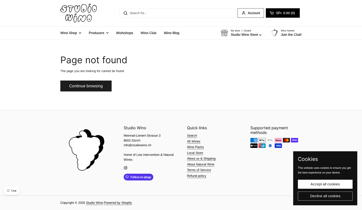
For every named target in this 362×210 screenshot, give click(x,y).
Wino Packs (195, 147)
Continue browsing (86, 86)
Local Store (195, 153)
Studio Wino (94, 203)
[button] (283, 13)
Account (254, 13)
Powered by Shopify (118, 203)
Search (192, 135)
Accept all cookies (325, 184)
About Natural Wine (200, 164)
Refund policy (196, 176)
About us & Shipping (201, 158)
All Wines (193, 141)
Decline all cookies (325, 196)
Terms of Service (199, 170)
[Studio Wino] (78, 13)
